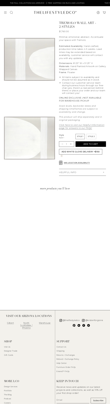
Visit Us (7, 347)
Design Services (10, 387)
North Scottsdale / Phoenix (26, 325)
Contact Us (61, 347)
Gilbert (10, 323)
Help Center (61, 363)
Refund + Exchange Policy (67, 359)
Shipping (60, 351)
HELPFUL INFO (67, 172)
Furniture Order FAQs (66, 367)
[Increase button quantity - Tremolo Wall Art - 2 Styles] (71, 144)
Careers (7, 403)
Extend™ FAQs (62, 371)
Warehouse (45, 323)
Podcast (7, 399)
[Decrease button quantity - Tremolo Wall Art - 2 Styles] (62, 144)
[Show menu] (5, 12)
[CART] (104, 12)
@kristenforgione (94, 320)
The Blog (8, 395)
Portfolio (8, 391)
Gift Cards (8, 355)
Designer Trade (10, 351)
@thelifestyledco (71, 320)
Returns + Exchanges (65, 355)
